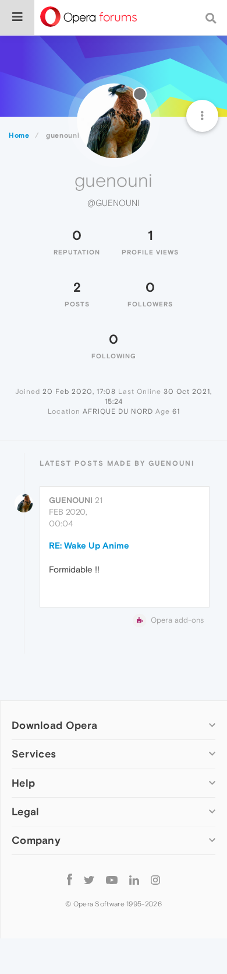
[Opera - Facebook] (69, 879)
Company (36, 840)
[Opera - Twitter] (89, 879)
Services (34, 754)
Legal (26, 811)
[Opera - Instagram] (155, 879)
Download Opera (54, 725)
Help (23, 783)
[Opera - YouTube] (111, 879)
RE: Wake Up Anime (89, 545)
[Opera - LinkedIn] (134, 879)
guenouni (71, 500)
